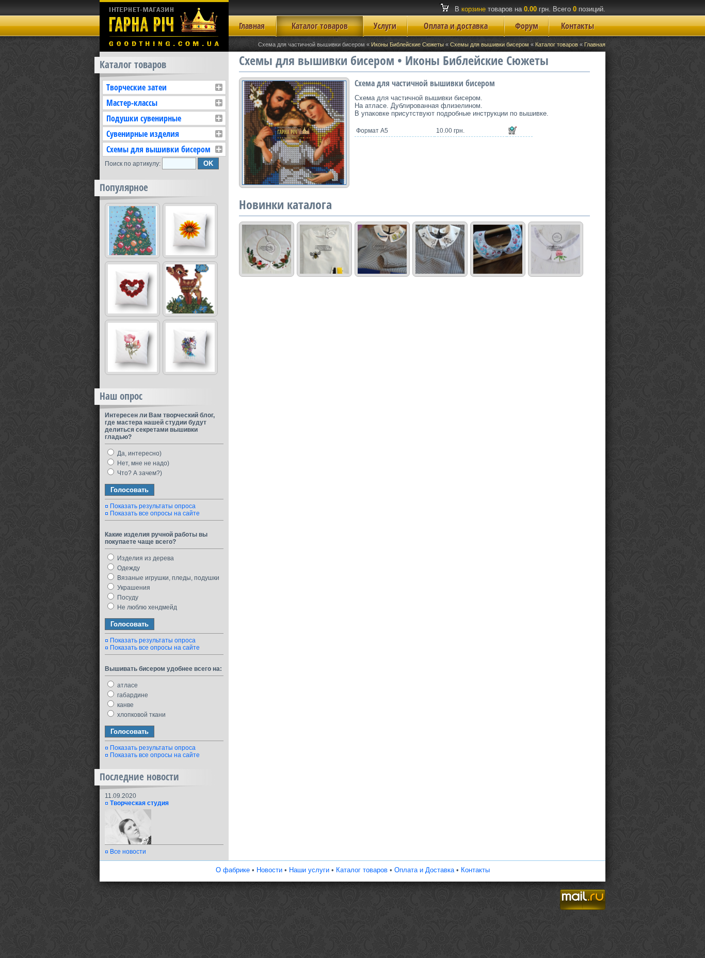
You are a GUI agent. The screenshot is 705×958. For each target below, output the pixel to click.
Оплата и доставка (456, 26)
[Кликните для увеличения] (294, 132)
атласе (127, 685)
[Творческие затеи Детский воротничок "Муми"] (440, 249)
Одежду (128, 568)
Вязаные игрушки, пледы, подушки (167, 578)
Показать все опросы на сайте (155, 513)
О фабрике (233, 870)
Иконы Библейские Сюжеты (407, 44)
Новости (269, 870)
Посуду (127, 597)
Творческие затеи (136, 87)
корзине (473, 9)
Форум (526, 26)
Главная (252, 26)
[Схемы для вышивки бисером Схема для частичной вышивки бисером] (132, 230)
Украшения (133, 587)
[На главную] (164, 49)
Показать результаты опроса (153, 506)
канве (125, 705)
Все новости (128, 851)
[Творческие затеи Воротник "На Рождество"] (266, 249)
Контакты (577, 26)
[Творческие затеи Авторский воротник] (497, 249)
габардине (132, 695)
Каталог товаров (320, 26)
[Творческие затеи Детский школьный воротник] (382, 249)
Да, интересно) (139, 453)
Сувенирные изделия (142, 133)
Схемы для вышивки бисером (489, 44)
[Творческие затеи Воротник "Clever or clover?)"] (555, 249)
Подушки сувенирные (143, 118)
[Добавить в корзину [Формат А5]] (512, 131)
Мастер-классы (131, 102)
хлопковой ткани (141, 714)
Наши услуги (309, 870)
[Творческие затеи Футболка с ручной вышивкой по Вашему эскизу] (324, 249)
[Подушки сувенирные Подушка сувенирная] (190, 230)
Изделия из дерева (145, 558)
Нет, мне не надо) (142, 463)
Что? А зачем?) (139, 473)
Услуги (385, 26)
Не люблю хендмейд (146, 607)
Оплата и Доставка (424, 870)
